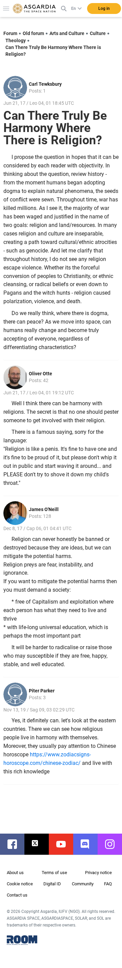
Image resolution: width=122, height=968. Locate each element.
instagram (113, 844)
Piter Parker (42, 690)
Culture (98, 33)
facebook (15, 844)
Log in (104, 8)
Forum (10, 33)
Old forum (33, 33)
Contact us (17, 895)
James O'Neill (44, 509)
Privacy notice (98, 872)
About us (15, 872)
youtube (64, 844)
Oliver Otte (40, 373)
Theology (15, 40)
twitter (40, 844)
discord (89, 844)
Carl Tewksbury (45, 84)
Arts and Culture (66, 33)
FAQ (108, 883)
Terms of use (54, 872)
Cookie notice (20, 883)
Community (83, 883)
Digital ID (52, 883)
